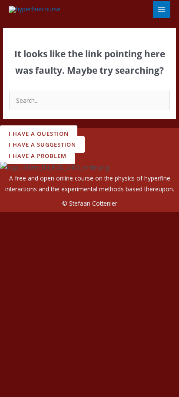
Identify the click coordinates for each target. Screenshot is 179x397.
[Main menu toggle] (162, 10)
